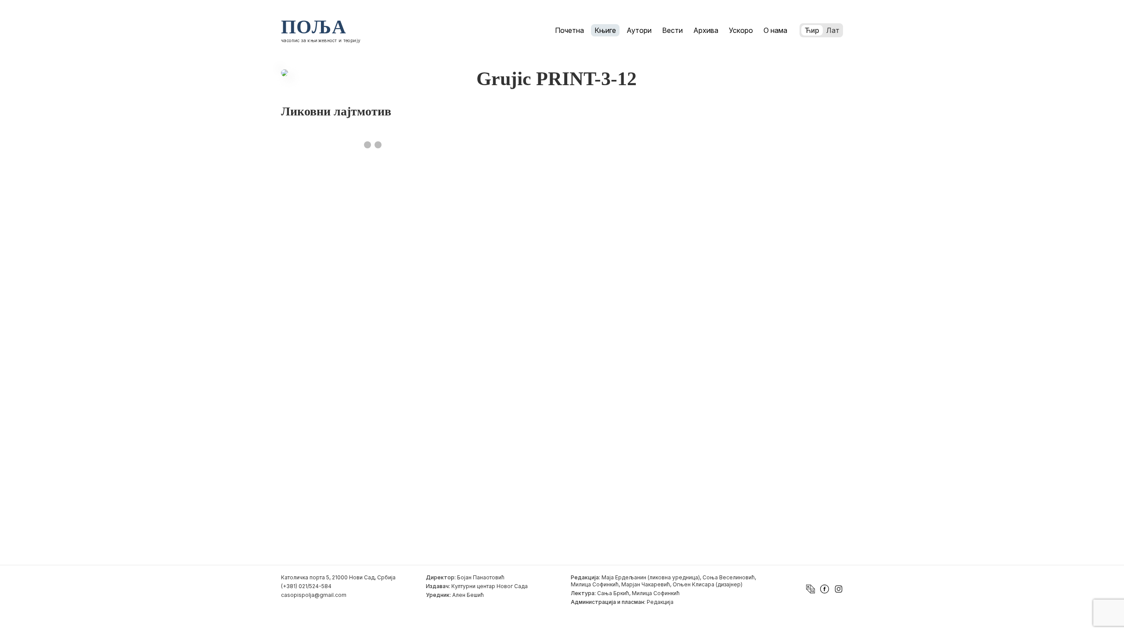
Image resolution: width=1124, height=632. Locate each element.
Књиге (605, 30)
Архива (705, 30)
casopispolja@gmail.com (313, 595)
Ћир (812, 30)
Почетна (569, 30)
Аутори (639, 30)
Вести (672, 30)
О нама (775, 30)
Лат (832, 30)
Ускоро (741, 30)
